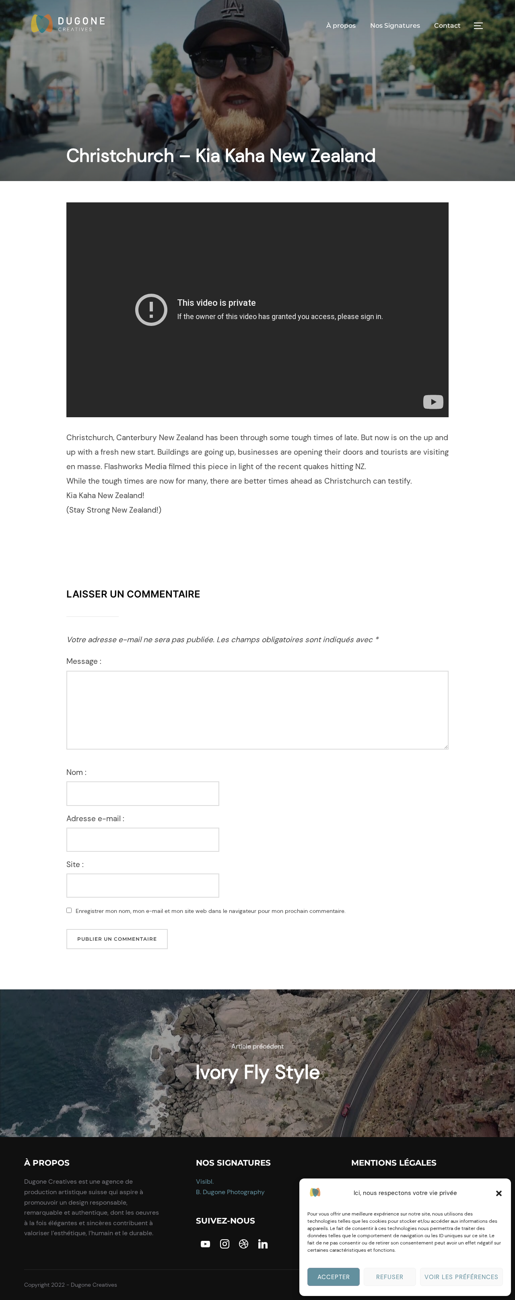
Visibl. (205, 1181)
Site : (75, 864)
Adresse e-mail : (95, 819)
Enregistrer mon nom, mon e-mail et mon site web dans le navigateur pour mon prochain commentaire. (211, 911)
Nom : (76, 772)
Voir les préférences (461, 1277)
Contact (447, 25)
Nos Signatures (395, 25)
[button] (499, 1193)
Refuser (390, 1277)
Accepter (333, 1277)
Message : (83, 661)
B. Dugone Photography (230, 1192)
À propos (341, 25)
